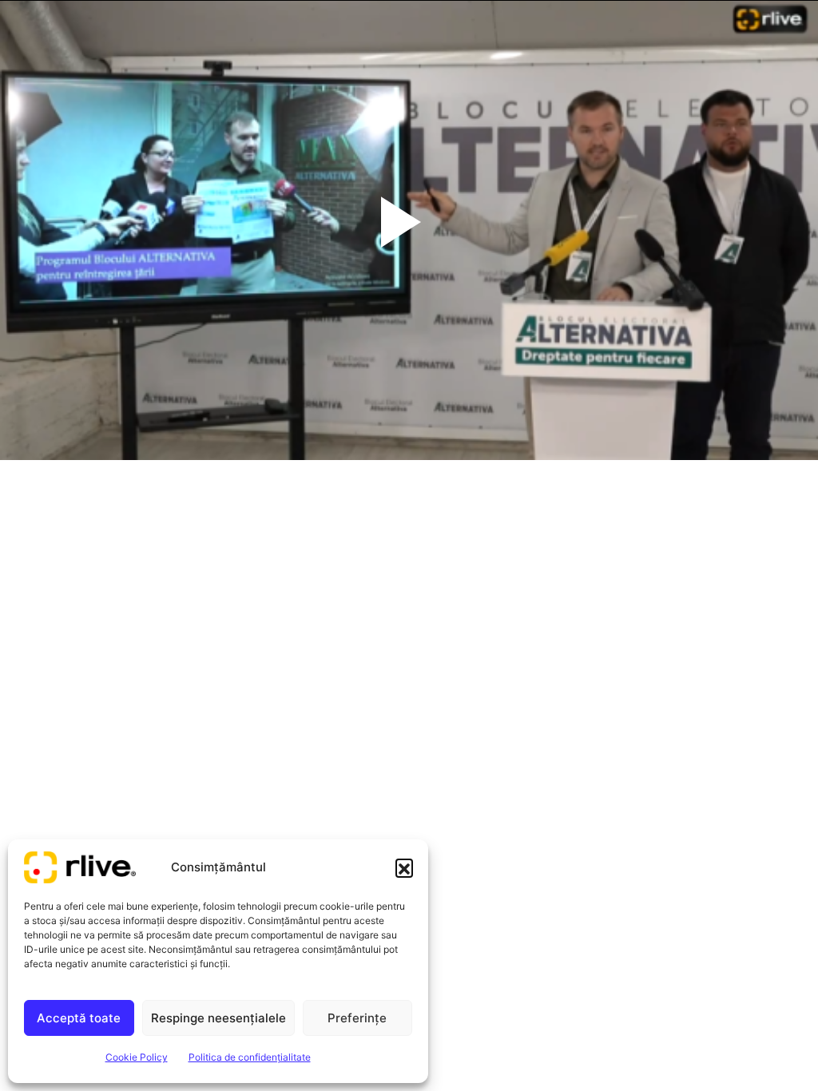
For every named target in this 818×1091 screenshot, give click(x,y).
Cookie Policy (136, 1057)
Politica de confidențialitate (250, 1057)
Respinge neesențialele (218, 1018)
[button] (404, 867)
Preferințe (357, 1018)
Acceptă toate (79, 1018)
